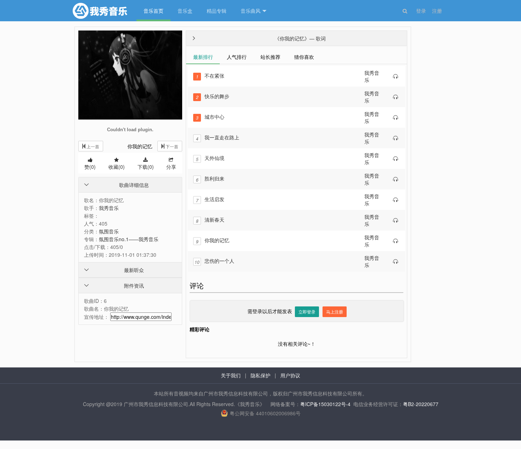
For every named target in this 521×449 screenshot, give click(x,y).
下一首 (171, 146)
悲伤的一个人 (214, 260)
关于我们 (231, 375)
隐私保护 (260, 375)
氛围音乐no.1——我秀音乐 (128, 239)
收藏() (116, 166)
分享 (171, 166)
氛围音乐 (109, 231)
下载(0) (146, 166)
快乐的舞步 (212, 96)
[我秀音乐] (101, 10)
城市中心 (210, 116)
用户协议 (290, 375)
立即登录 (306, 312)
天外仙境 (210, 157)
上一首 (92, 146)
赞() (90, 166)
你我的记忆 (212, 240)
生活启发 (210, 199)
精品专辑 (216, 10)
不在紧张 (210, 75)
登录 (421, 10)
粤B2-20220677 (420, 404)
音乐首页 (153, 10)
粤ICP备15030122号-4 (325, 404)
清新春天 (210, 219)
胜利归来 (210, 178)
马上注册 (334, 312)
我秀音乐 (109, 207)
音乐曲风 (250, 10)
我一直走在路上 (217, 137)
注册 (437, 10)
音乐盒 (185, 10)
